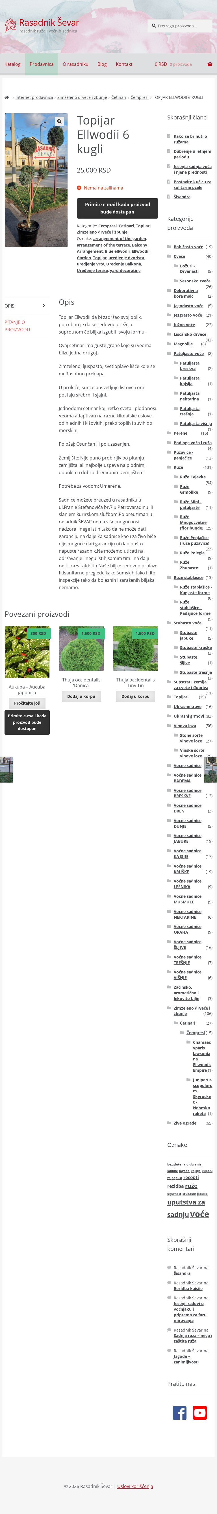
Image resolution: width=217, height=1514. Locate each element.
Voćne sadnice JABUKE (187, 838)
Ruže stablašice (188, 577)
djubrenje (193, 1164)
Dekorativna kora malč (186, 293)
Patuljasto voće (189, 353)
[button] (59, 121)
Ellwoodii (140, 251)
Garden (84, 257)
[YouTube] (200, 1412)
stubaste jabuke (195, 1194)
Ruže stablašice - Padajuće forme (195, 607)
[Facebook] (179, 1412)
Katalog (13, 64)
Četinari (118, 97)
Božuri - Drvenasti (189, 268)
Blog (102, 64)
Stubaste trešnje (196, 672)
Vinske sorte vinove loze (192, 753)
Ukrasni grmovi (189, 716)
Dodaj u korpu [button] (81, 696)
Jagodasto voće (188, 305)
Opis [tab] (9, 306)
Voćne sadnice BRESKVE (187, 793)
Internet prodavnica (34, 97)
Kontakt (124, 64)
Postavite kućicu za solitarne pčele (192, 184)
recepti (191, 1177)
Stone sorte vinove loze (191, 738)
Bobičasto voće (188, 246)
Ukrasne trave (187, 706)
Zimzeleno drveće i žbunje (82, 97)
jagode (184, 1171)
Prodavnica (42, 64)
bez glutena (176, 1164)
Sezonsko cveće (195, 281)
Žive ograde (185, 1123)
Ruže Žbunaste (189, 564)
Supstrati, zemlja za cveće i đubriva (191, 684)
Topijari (143, 225)
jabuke (172, 1171)
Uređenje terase (92, 270)
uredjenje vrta (90, 264)
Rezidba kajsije (188, 1288)
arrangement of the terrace (103, 245)
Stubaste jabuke (188, 635)
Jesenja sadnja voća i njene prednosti (193, 169)
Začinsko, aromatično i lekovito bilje (186, 992)
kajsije (196, 1171)
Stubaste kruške (196, 647)
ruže (191, 1186)
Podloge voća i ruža (193, 442)
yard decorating (125, 270)
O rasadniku (75, 64)
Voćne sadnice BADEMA (187, 777)
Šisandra (182, 196)
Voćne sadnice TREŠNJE (187, 959)
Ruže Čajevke (193, 477)
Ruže (178, 467)
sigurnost (174, 1194)
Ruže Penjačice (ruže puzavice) (194, 540)
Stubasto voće (187, 623)
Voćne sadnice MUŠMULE (187, 899)
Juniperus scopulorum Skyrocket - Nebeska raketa (202, 1096)
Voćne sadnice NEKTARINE (187, 914)
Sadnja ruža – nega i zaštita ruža (193, 1338)
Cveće (179, 256)
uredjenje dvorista (126, 257)
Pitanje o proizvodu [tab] (17, 326)
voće (199, 1213)
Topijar (100, 257)
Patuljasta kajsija (189, 380)
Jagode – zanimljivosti (186, 1359)
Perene (180, 433)
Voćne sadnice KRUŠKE (187, 868)
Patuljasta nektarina (189, 396)
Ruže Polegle (192, 553)
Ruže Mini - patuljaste (190, 504)
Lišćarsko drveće (190, 334)
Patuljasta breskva (189, 365)
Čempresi (140, 97)
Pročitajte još (27, 703)
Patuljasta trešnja (189, 411)
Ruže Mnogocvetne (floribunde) (193, 522)
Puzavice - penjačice (183, 455)
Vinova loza (185, 725)
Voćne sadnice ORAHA (187, 929)
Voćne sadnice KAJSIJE (187, 853)
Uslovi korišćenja (135, 1486)
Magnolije (183, 344)
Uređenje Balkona (123, 264)
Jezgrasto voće (188, 315)
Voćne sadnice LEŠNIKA (187, 883)
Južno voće (184, 324)
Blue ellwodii (117, 251)
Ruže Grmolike (189, 489)
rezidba (175, 1186)
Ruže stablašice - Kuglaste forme (196, 589)
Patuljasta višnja (196, 423)
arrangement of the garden (119, 238)
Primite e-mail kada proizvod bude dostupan (117, 208)
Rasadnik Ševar (49, 22)
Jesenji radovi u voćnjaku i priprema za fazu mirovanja (190, 1312)
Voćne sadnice (187, 765)
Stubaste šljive (188, 659)
